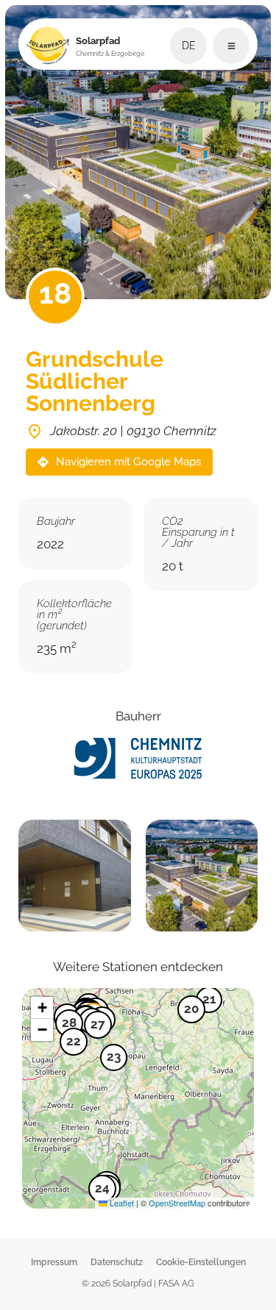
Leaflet (120, 1203)
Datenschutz (117, 1262)
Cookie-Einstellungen (201, 1262)
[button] (98, 1028)
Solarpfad (110, 46)
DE (189, 45)
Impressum (54, 1262)
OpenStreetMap (177, 1203)
